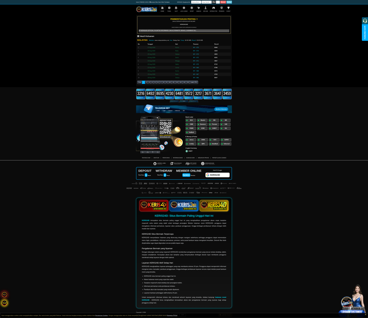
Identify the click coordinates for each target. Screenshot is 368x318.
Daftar (229, 2)
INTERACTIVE (213, 11)
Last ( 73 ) (194, 82)
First (139, 82)
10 (170, 82)
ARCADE (205, 11)
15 (188, 82)
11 (173, 82)
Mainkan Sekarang (221, 109)
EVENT (228, 11)
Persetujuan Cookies (101, 315)
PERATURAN (166, 157)
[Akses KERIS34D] (214, 205)
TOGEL (169, 11)
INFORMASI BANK (178, 157)
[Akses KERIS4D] (154, 205)
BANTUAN (156, 157)
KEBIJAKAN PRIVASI (203, 157)
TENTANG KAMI (146, 157)
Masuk (223, 2)
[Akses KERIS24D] (184, 205)
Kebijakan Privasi (172, 315)
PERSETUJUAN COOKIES (219, 157)
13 (180, 82)
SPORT (192, 11)
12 (177, 82)
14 (184, 82)
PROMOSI (221, 11)
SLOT (176, 11)
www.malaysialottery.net (162, 40)
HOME (162, 11)
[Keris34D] (4, 303)
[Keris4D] (4, 294)
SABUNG (198, 11)
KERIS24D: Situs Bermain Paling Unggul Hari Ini (184, 215)
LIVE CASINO (184, 11)
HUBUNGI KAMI (190, 157)
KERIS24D (146, 220)
